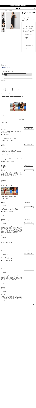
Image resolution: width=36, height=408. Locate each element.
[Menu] (1, 8)
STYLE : (24, 24)
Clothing (6, 10)
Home (2, 10)
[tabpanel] (18, 184)
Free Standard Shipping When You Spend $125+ (18, 5)
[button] (34, 8)
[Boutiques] (3, 8)
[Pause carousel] (35, 6)
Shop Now (17, 6)
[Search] (32, 8)
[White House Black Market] (18, 8)
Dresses (10, 10)
